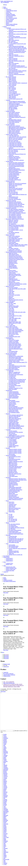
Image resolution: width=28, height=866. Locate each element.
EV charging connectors (14, 232)
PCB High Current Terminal (15, 179)
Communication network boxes (15, 489)
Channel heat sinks (13, 536)
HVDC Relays (12, 233)
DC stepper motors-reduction (15, 530)
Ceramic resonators (13, 443)
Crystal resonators (12, 439)
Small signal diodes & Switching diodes (17, 366)
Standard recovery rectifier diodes (16, 356)
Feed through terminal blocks (15, 172)
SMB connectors (12, 79)
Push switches (12, 277)
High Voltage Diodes (13, 368)
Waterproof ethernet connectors (15, 203)
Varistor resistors (12, 402)
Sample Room (6, 557)
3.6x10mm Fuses (12, 375)
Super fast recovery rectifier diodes (16, 359)
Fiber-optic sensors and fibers (15, 473)
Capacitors (8, 429)
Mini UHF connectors (13, 95)
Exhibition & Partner (10, 14)
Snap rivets (11, 296)
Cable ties (11, 290)
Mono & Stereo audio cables (15, 321)
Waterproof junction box (14, 114)
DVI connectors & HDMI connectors (17, 65)
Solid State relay (12, 505)
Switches (8, 269)
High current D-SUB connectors (16, 71)
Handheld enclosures (13, 483)
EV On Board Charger (13, 228)
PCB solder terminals (13, 178)
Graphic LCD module (13, 341)
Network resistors (12, 404)
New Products (6, 555)
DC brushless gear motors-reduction (16, 527)
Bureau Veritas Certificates (11, 24)
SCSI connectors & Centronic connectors (17, 70)
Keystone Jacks (12, 190)
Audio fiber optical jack (14, 135)
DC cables (11, 324)
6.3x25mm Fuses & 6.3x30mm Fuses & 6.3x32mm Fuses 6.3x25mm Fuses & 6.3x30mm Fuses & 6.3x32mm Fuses (17, 380)
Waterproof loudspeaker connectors (16, 206)
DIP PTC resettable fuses (14, 373)
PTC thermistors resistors (14, 401)
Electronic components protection (16, 299)
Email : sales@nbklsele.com (7, 1)
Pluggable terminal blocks (14, 168)
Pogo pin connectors (13, 69)
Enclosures (8, 477)
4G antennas (11, 109)
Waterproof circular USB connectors (16, 204)
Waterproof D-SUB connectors (15, 205)
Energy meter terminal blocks (15, 331)
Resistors (8, 399)
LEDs (10, 350)
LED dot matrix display (14, 342)
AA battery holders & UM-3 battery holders (18, 244)
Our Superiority (9, 16)
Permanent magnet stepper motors (16, 533)
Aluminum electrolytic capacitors (16, 432)
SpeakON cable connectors (14, 157)
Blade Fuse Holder (13, 389)
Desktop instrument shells (14, 491)
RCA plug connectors (13, 151)
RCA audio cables (13, 320)
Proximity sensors (12, 470)
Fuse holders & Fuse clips (14, 383)
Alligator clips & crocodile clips (15, 554)
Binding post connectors (14, 156)
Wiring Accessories (10, 286)
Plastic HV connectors (13, 220)
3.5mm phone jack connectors (15, 144)
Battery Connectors (10, 234)
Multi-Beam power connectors (15, 250)
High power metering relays (15, 508)
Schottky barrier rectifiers (14, 361)
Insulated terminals (13, 176)
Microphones (11, 264)
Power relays (11, 503)
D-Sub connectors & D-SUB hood (16, 46)
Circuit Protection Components (12, 369)
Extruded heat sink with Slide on (16, 540)
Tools (7, 543)
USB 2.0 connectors (13, 59)
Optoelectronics (9, 337)
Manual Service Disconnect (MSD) (16, 225)
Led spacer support (13, 352)
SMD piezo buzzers (13, 253)
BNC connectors (12, 87)
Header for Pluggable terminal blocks (17, 170)
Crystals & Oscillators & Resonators (13, 437)
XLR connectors (12, 152)
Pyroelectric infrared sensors (15, 467)
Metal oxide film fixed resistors (15, 408)
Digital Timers (12, 511)
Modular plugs (12, 187)
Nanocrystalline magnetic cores (15, 428)
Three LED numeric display (15, 346)
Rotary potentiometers (13, 397)
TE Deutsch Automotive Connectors (16, 210)
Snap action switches (13, 271)
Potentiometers (9, 390)
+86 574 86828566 (5, 2)
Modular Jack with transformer (15, 184)
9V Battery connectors (13, 248)
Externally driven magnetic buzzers (16, 259)
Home (4, 7)
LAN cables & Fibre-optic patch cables (17, 312)
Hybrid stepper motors (13, 531)
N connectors (11, 90)
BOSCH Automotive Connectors (16, 211)
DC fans (10, 514)
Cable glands (11, 291)
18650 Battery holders (13, 243)
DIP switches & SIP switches (15, 275)
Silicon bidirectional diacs (14, 367)
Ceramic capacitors (13, 434)
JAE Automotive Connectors (15, 214)
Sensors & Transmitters (11, 455)
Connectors (8, 27)
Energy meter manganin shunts (15, 329)
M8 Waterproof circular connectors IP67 (17, 128)
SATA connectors (12, 64)
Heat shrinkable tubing (13, 546)
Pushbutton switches (13, 279)
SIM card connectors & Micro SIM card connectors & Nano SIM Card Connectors (18, 48)
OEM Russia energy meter (14, 336)
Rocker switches (12, 270)
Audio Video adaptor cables (15, 318)
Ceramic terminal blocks (14, 173)
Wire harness (11, 310)
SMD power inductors (13, 417)
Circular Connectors (10, 124)
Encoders (8, 448)
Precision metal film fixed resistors (16, 407)
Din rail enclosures (13, 482)
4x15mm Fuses (12, 377)
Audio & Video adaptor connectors (16, 160)
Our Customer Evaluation (11, 18)
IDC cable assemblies (13, 307)
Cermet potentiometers (13, 391)
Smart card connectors (13, 54)
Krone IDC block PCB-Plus (15, 199)
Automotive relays (13, 504)
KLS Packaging (9, 20)
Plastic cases (11, 486)
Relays (7, 500)
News (4, 562)
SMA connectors (12, 78)
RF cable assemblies (13, 108)
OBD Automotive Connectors (15, 216)
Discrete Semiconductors (11, 353)
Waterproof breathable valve (15, 116)
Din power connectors (13, 140)
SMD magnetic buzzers (14, 254)
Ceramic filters (12, 444)
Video (4, 565)
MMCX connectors (13, 81)
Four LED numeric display (14, 347)
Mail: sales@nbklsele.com (8, 683)
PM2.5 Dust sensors (13, 464)
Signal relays (11, 502)
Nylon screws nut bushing (14, 294)
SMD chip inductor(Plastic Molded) (16, 426)
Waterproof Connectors (11, 200)
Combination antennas (13, 106)
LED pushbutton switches (14, 280)
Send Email (3, 691)
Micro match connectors (14, 40)
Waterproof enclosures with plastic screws (18, 479)
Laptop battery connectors (14, 249)
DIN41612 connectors (13, 73)
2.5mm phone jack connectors (15, 143)
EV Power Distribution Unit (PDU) (16, 226)
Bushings (11, 297)
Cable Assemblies (10, 302)
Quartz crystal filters (13, 441)
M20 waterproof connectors (15, 133)
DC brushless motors (13, 526)
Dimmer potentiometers (14, 396)
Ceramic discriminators (14, 445)
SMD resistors (12, 405)
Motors (7, 522)
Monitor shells (12, 493)
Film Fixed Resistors (13, 406)
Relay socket (11, 510)
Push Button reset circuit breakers (16, 374)
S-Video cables (12, 325)
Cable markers (12, 301)
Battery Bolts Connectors (14, 241)
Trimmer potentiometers (14, 392)
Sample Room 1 (9, 558)
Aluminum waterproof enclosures (16, 498)
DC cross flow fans (13, 519)
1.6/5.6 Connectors (13, 92)
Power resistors (12, 400)
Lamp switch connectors (14, 122)
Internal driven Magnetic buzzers (16, 258)
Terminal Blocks (9, 161)
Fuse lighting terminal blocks (15, 120)
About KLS (8, 9)
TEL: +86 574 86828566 (8, 681)
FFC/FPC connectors (13, 42)
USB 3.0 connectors (13, 58)
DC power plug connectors (14, 141)
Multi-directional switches (14, 285)
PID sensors (11, 457)
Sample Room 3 (9, 560)
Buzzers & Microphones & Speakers (14, 252)
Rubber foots (11, 298)
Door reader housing (13, 492)
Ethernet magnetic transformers (15, 189)
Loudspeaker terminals (13, 158)
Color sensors (12, 475)
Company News (9, 563)
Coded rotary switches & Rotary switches (18, 283)
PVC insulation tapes (13, 547)
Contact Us (5, 571)
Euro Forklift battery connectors (15, 238)
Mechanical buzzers (13, 260)
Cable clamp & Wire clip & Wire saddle (17, 288)
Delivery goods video (10, 569)
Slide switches (12, 281)
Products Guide (6, 664)
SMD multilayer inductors (14, 424)
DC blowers (11, 516)
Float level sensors (13, 468)
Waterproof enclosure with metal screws (17, 478)
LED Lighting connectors (14, 112)
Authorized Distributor (11, 15)
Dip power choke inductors (14, 416)
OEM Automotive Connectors (15, 217)
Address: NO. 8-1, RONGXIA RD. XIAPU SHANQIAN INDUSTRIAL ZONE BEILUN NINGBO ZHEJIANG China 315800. (13, 685)
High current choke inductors (15, 418)
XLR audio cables (13, 319)
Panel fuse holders (13, 384)
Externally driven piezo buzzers (15, 256)
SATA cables (11, 314)
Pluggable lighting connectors (15, 119)
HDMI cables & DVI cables (15, 323)
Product (5, 26)
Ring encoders (12, 454)
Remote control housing (14, 497)
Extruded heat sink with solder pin (16, 538)
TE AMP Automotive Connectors (16, 209)
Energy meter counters (13, 328)
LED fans (11, 517)
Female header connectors (14, 36)
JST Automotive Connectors (15, 215)
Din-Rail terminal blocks (14, 174)
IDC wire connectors (13, 192)
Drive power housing (13, 494)
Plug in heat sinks (12, 537)
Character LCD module (14, 340)
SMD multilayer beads (13, 423)
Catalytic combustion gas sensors (16, 461)
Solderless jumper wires (14, 552)
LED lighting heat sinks (14, 542)
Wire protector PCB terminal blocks (16, 165)
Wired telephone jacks (13, 196)
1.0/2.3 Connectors (13, 91)
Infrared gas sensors (13, 460)
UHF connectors (12, 96)
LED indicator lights (13, 351)
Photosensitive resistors (14, 411)
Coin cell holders (12, 242)
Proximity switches (13, 471)
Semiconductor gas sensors (14, 459)
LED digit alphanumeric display (15, 348)
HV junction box (12, 223)
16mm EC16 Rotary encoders (15, 453)
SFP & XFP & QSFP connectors (16, 188)
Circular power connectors (14, 125)
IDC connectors (12, 41)
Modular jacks (12, 182)
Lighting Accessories (10, 111)
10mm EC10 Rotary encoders (15, 449)
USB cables (11, 308)
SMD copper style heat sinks (15, 541)
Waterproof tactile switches (14, 274)
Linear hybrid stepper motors (15, 532)
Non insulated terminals (14, 177)
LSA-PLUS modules (13, 198)
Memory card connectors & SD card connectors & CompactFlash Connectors (17, 50)
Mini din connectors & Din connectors (17, 149)
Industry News (9, 564)
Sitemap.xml (6, 666)
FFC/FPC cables (12, 303)
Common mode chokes (14, 422)
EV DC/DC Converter (13, 227)
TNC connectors (12, 89)
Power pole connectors (13, 237)
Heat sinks (8, 535)
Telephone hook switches (14, 282)
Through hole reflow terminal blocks (16, 162)
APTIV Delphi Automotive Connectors (17, 212)
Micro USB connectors (14, 63)
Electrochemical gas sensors (15, 456)
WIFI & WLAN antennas (14, 103)
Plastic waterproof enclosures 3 (15, 499)
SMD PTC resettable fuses (14, 372)
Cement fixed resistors (13, 410)
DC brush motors (12, 525)
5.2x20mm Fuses (12, 378)
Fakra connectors (12, 85)
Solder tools (11, 553)
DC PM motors (12, 528)
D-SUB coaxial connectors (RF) (16, 98)
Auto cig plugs (12, 544)
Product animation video (11, 568)
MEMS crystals (12, 446)
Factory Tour (9, 13)
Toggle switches (12, 276)
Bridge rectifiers (12, 355)
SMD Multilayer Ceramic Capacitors (16, 435)
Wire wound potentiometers (15, 394)
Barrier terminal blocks (13, 171)
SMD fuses (11, 370)
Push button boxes (13, 495)
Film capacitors (12, 433)
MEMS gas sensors (13, 462)
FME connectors (12, 97)
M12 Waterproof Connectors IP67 (16, 129)
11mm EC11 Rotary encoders (15, 450)
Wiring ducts (11, 293)
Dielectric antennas (13, 107)
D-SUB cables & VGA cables (15, 315)
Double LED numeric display (15, 345)
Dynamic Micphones (13, 268)
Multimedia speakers (13, 263)
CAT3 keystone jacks (13, 193)
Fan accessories (12, 521)
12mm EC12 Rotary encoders (15, 451)
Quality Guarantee (10, 19)
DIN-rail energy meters (14, 334)
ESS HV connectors (13, 222)
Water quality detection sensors (15, 466)
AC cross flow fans (13, 520)
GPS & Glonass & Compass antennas (17, 101)
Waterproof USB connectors (15, 201)
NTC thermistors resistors (14, 412)
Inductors (8, 413)
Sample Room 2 (9, 559)
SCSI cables (11, 317)
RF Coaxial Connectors (11, 76)
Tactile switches (12, 272)
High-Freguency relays (14, 509)
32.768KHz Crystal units (14, 438)
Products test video (10, 570)
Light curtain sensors (13, 476)
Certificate (8, 11)
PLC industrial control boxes (15, 488)
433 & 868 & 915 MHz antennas (16, 105)
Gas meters (11, 335)
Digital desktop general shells (15, 487)
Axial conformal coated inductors (16, 415)
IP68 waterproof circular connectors (16, 127)
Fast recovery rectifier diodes (15, 358)
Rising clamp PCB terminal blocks (16, 163)
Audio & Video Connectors (12, 134)
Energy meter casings (13, 332)
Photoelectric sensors (13, 472)
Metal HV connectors (13, 221)
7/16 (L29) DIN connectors (14, 94)
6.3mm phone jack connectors (15, 145)
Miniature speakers (13, 261)
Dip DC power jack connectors (15, 139)
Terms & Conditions (10, 25)
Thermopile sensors (13, 465)
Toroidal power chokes (14, 419)
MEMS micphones (13, 266)
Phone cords (11, 313)
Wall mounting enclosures (14, 481)
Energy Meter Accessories (11, 326)
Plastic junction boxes (13, 484)
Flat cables (11, 304)
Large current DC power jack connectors (17, 136)
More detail (5, 592)
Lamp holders (12, 123)
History (7, 22)
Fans (7, 513)
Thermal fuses (12, 386)
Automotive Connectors (11, 207)
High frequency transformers (15, 427)
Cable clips (11, 292)
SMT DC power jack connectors (16, 138)
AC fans (10, 515)
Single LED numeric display (15, 343)
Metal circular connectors (14, 132)
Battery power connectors (14, 236)
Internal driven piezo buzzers (15, 255)
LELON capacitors (13, 430)
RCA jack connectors (13, 150)
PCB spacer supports (13, 287)
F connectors (11, 86)
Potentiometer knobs (13, 395)
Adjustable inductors (13, 421)
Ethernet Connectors (10, 181)
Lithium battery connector (14, 239)
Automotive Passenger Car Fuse (15, 388)
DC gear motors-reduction (14, 524)
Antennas (8, 100)
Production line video (10, 566)
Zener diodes (11, 364)
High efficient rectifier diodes (15, 357)
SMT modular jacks (13, 185)
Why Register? (9, 21)
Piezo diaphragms (12, 265)
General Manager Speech (11, 10)
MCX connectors (12, 80)
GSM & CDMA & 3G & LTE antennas (17, 102)
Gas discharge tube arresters (15, 385)
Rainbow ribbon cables (14, 305)
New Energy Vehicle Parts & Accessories (15, 219)
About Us (5, 8)
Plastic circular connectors (14, 130)
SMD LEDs (11, 339)
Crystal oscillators (12, 440)
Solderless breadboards (14, 551)
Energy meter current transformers (16, 330)
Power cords (11, 309)
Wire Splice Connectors (14, 113)
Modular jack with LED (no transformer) (17, 183)
